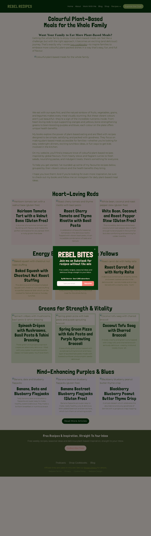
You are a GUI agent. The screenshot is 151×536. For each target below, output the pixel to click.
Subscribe (88, 283)
